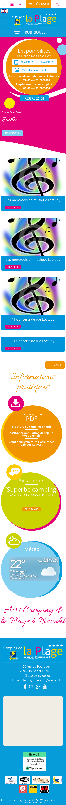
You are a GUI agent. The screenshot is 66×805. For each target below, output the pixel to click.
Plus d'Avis (31, 509)
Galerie (13, 4)
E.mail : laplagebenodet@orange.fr (36, 680)
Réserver (12, 133)
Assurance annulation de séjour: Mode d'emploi (31, 434)
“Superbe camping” (32, 489)
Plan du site (6, 800)
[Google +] (39, 686)
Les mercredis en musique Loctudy (33, 200)
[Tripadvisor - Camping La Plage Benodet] (34, 761)
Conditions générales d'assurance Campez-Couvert (31, 443)
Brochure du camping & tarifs (31, 426)
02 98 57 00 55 (59, 4)
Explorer (13, 207)
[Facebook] (26, 686)
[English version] (4, 10)
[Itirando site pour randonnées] (23, 789)
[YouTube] (45, 686)
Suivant (55, 365)
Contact (21, 4)
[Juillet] (33, 20)
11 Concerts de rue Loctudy (33, 319)
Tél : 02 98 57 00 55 (36, 676)
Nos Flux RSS (37, 800)
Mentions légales (22, 800)
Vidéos (6, 4)
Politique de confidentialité (33, 802)
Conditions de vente (54, 800)
